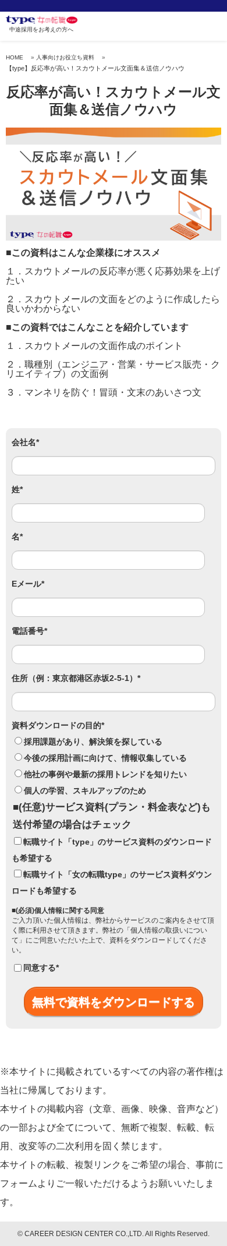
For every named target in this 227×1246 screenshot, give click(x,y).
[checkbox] (113, 766)
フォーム (18, 1183)
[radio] (113, 741)
